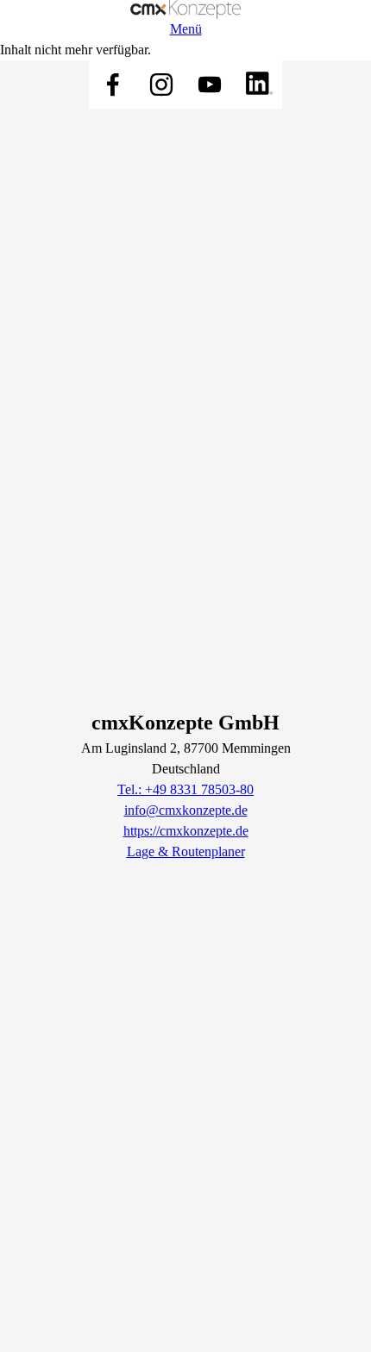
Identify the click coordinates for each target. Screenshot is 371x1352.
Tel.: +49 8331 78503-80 (185, 789)
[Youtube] (210, 84)
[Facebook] (113, 84)
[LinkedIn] (258, 84)
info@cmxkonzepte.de (186, 810)
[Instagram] (161, 84)
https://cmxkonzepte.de (185, 830)
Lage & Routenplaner (186, 851)
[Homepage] (185, 9)
